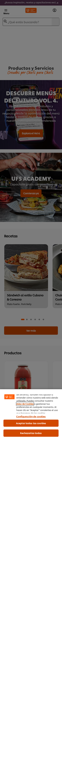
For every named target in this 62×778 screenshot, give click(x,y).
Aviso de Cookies (25, 403)
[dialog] (31, 583)
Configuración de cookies (31, 416)
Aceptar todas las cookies (31, 423)
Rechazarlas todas (31, 432)
